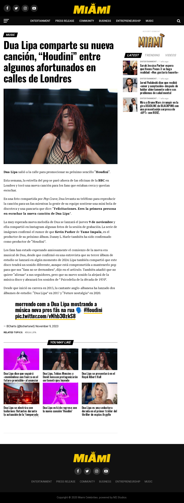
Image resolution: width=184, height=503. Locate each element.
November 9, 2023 (47, 326)
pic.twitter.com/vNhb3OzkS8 (45, 316)
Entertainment (40, 20)
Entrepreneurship (128, 20)
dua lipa (31, 332)
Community (86, 20)
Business (105, 20)
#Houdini (93, 310)
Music (149, 20)
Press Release (64, 20)
